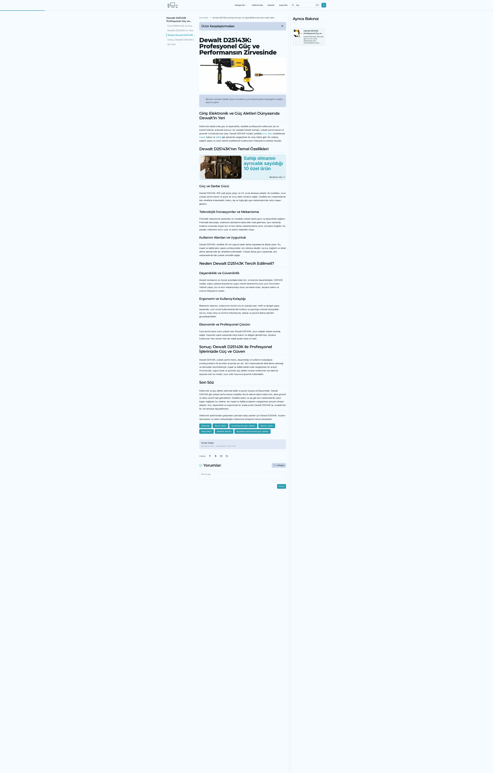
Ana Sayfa (203, 18)
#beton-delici (266, 426)
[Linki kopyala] (227, 456)
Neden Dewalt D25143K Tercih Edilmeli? (181, 35)
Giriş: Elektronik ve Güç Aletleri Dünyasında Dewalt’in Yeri (181, 26)
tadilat (218, 137)
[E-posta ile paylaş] (221, 456)
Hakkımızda (257, 5)
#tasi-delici (206, 431)
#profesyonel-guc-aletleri (243, 426)
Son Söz (171, 44)
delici (270, 133)
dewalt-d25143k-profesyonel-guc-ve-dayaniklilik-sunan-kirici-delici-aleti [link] (243, 18)
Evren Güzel (207, 443)
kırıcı (264, 133)
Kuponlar (283, 5)
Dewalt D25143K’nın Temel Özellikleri (181, 30)
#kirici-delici (220, 426)
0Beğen (280, 465)
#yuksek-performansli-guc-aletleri (252, 431)
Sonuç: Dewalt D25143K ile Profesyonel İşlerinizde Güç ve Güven (181, 40)
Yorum (282, 486)
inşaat (202, 137)
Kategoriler (240, 5)
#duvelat (205, 426)
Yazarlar (270, 5)
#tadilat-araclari (224, 431)
